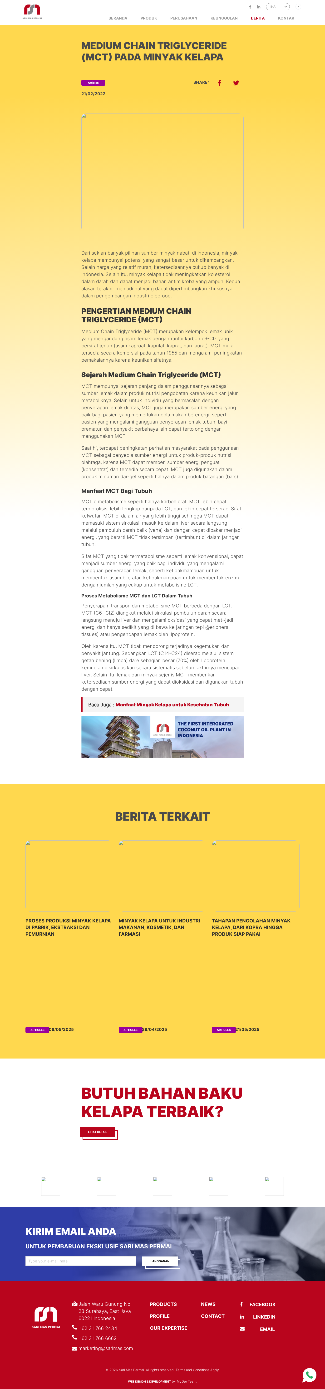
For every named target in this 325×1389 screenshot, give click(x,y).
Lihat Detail (97, 1132)
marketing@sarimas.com (106, 1348)
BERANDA (117, 18)
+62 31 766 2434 (98, 1328)
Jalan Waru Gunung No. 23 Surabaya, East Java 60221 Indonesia (105, 1311)
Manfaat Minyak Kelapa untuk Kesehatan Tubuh (172, 705)
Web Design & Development (149, 1381)
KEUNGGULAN (224, 18)
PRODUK (149, 18)
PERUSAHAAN (183, 18)
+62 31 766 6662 (98, 1338)
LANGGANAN (160, 1261)
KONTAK (286, 18)
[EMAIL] (252, 1329)
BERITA (258, 18)
